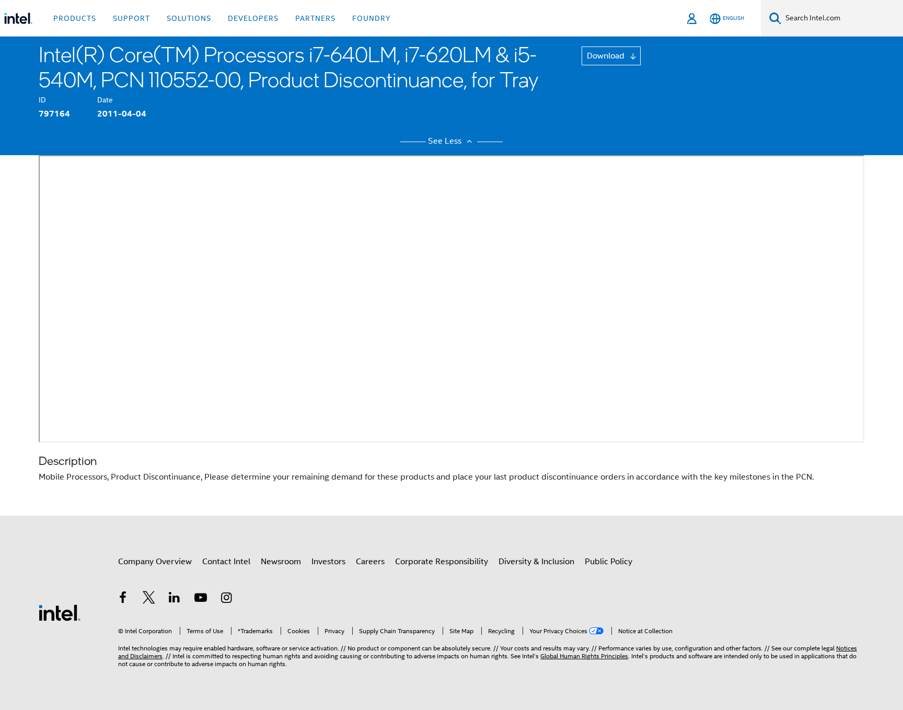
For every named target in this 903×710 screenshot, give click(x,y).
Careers (370, 561)
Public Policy (608, 561)
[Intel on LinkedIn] (174, 599)
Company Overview (155, 561)
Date (105, 99)
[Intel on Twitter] (149, 599)
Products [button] (74, 18)
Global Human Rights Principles (584, 656)
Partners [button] (315, 18)
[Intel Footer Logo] (59, 612)
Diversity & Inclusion (536, 561)
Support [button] (131, 18)
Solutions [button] (189, 18)
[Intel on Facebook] (123, 599)
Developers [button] (253, 18)
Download (607, 56)
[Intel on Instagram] (226, 599)
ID (42, 99)
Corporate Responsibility (441, 561)
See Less (446, 141)
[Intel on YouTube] (201, 599)
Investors (328, 561)
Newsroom (281, 561)
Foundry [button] (371, 18)
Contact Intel (226, 561)
